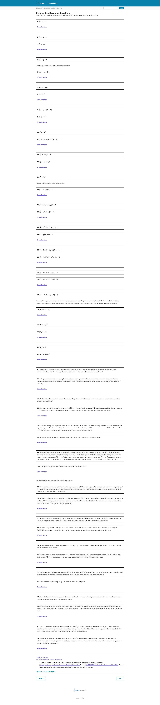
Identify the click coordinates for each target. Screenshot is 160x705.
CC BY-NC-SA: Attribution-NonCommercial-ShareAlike (102, 665)
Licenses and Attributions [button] (45, 672)
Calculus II (53, 3)
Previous (41, 678)
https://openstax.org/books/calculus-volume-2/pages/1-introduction (59, 665)
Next (120, 678)
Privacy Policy (80, 698)
